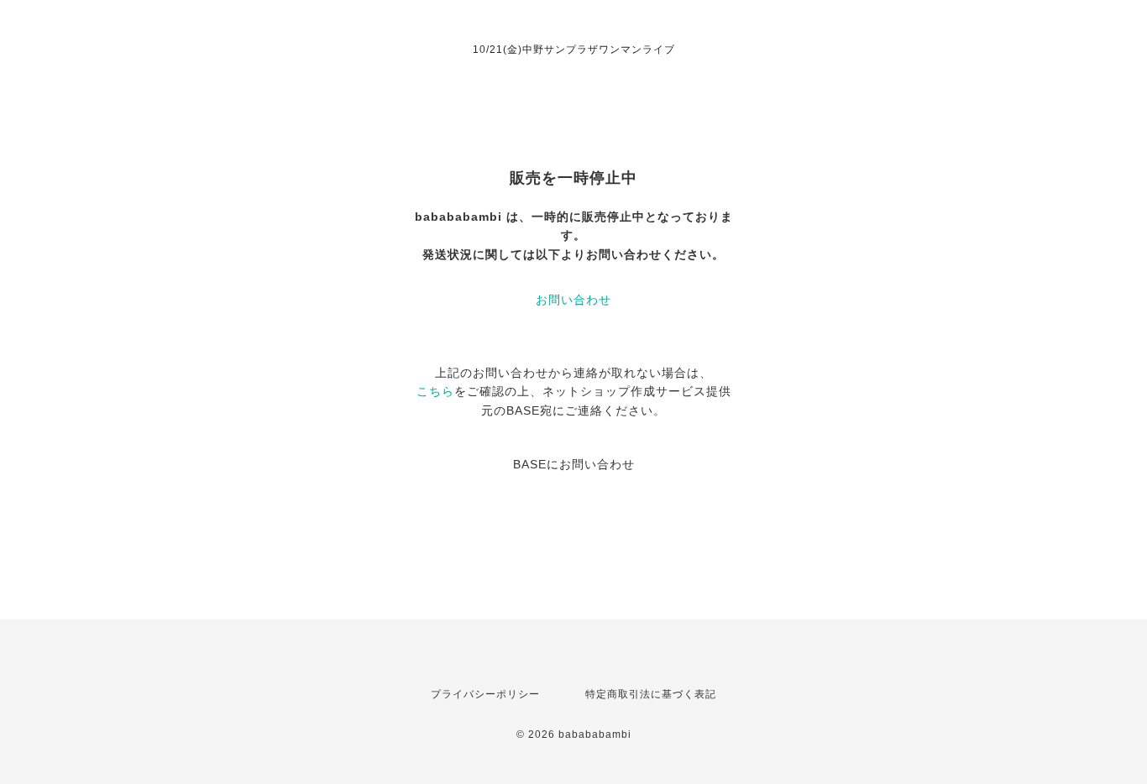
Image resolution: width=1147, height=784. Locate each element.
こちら (435, 391)
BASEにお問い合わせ (574, 464)
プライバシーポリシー (485, 694)
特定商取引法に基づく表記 (650, 694)
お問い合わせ (573, 299)
